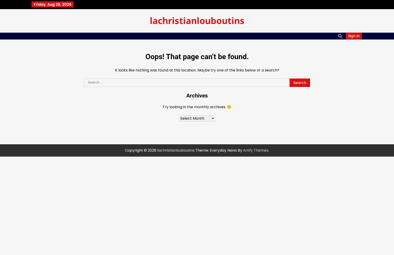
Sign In (354, 36)
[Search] (340, 36)
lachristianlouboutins (197, 20)
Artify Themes (255, 150)
